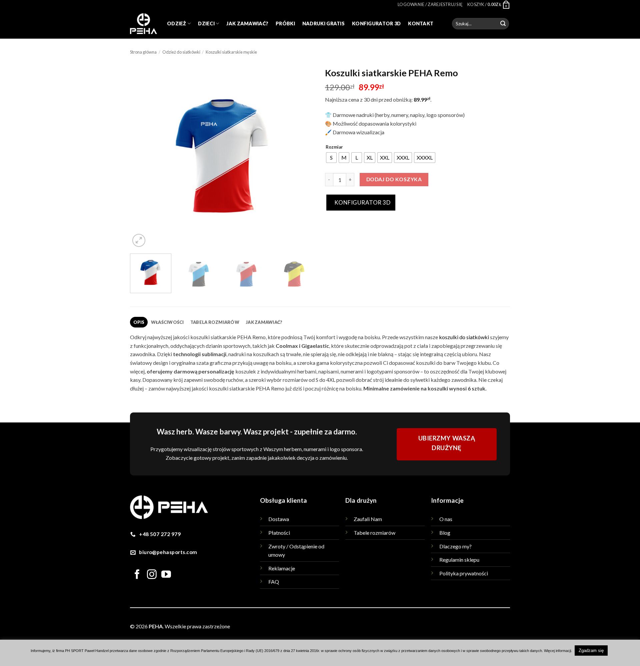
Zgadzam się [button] (591, 650)
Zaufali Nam (368, 519)
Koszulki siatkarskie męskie (231, 52)
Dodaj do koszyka (394, 179)
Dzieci (206, 23)
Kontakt (420, 23)
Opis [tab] (139, 322)
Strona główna (143, 52)
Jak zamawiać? (247, 23)
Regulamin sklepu (459, 559)
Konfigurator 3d (376, 23)
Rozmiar (334, 147)
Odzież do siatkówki (181, 52)
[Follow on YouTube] (166, 575)
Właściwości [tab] (167, 322)
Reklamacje (281, 568)
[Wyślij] (503, 23)
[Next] (303, 156)
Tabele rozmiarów (374, 532)
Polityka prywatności (463, 573)
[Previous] (142, 156)
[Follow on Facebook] (137, 575)
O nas (445, 519)
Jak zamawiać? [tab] (264, 322)
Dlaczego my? (455, 546)
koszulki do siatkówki (464, 337)
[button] (430, 4)
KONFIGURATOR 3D (361, 202)
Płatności (279, 532)
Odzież (176, 23)
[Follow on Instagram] (152, 575)
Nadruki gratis (323, 23)
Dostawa (278, 519)
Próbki (285, 23)
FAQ (273, 581)
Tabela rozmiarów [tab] (214, 322)
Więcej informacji (557, 651)
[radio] (331, 158)
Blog (444, 532)
